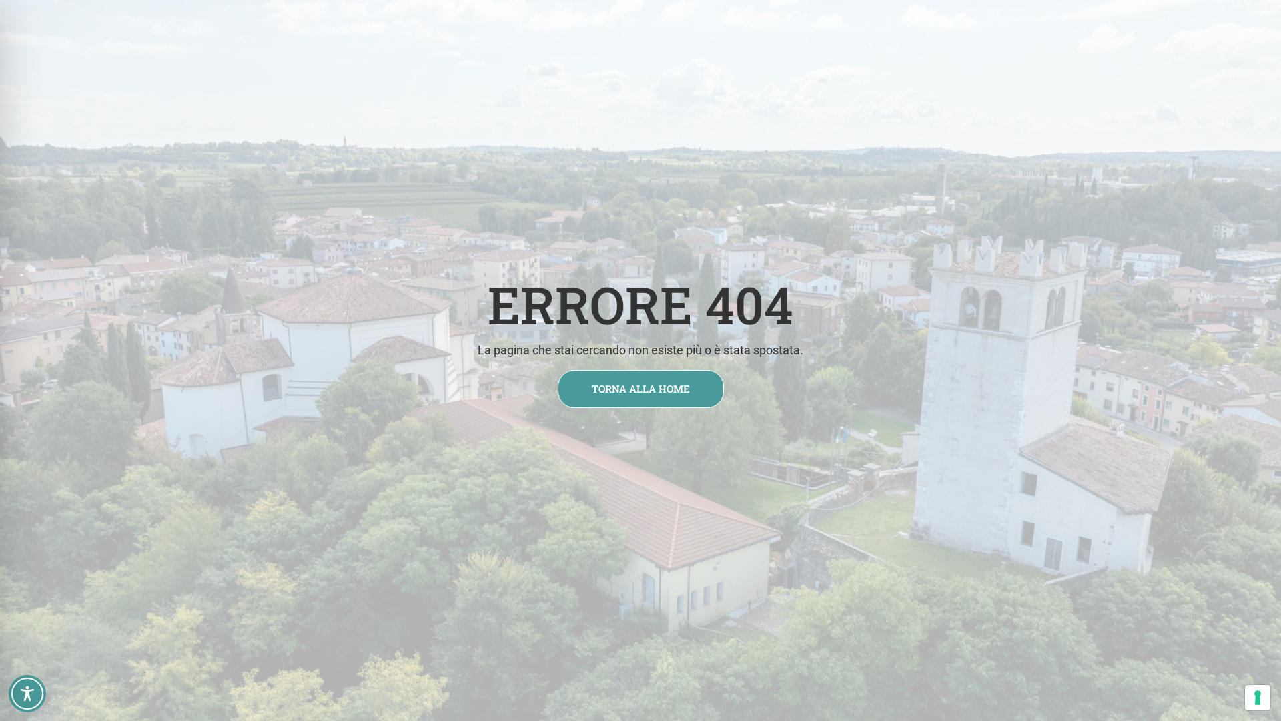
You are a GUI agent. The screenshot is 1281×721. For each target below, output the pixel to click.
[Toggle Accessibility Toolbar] (27, 693)
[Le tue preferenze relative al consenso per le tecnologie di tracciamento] (1257, 697)
